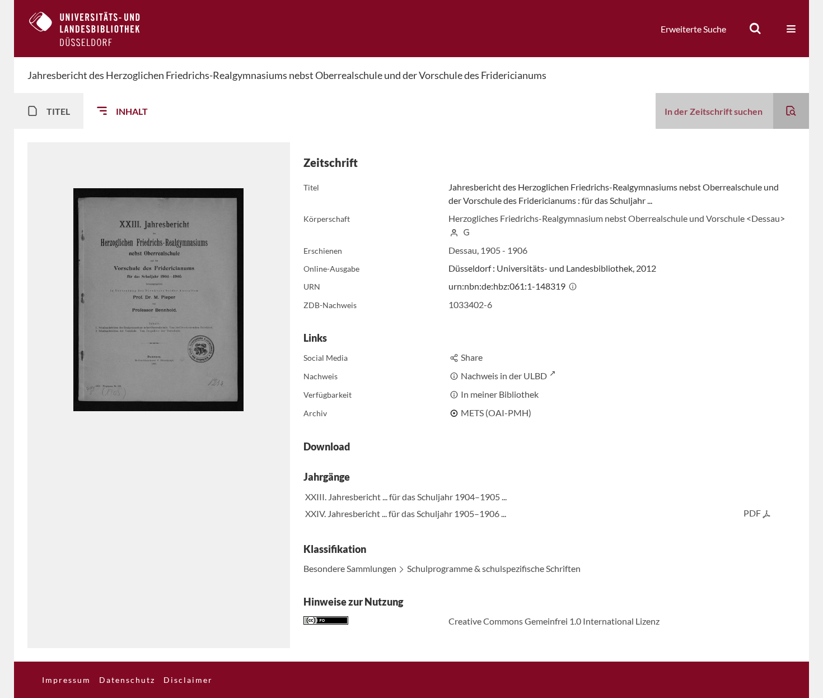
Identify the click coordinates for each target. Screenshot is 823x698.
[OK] (755, 28)
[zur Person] (454, 231)
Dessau (462, 250)
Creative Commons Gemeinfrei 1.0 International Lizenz (554, 621)
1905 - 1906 (503, 250)
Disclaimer (188, 680)
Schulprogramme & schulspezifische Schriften (494, 568)
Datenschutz (127, 680)
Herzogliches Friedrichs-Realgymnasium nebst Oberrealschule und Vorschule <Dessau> (616, 218)
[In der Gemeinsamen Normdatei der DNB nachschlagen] (466, 231)
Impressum (66, 680)
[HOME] (93, 28)
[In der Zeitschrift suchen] (791, 111)
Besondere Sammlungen (349, 568)
